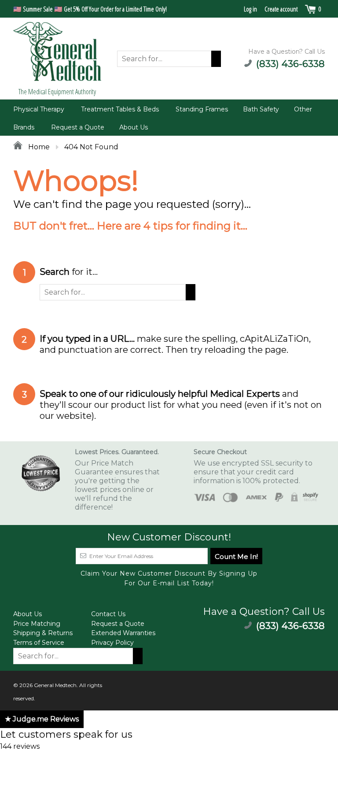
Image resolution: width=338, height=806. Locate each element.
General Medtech (55, 685)
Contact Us (108, 614)
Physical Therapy (38, 109)
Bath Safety (261, 109)
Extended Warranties (123, 633)
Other (303, 109)
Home (38, 147)
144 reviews (20, 746)
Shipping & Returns (43, 633)
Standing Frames (202, 109)
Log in (250, 8)
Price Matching (36, 624)
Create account (281, 8)
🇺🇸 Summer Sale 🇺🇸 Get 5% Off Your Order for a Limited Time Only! (90, 8)
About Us (133, 127)
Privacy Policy (112, 643)
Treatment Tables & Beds (120, 109)
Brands (23, 127)
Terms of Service (38, 643)
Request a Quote (77, 127)
